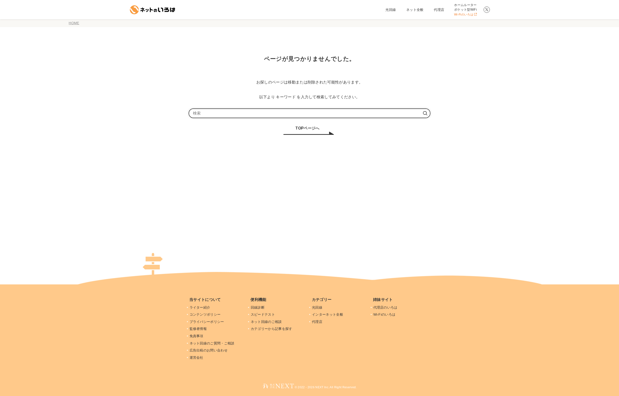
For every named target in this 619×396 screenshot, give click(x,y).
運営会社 (197, 357)
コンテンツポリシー (206, 314)
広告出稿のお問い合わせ (209, 350)
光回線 (317, 307)
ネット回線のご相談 (267, 322)
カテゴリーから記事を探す (272, 329)
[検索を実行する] (425, 113)
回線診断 (258, 307)
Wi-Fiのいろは (385, 314)
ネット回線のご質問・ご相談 (213, 343)
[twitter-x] (487, 10)
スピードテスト (263, 314)
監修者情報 (199, 329)
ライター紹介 (200, 307)
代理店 (317, 322)
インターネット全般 (328, 314)
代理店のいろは (386, 307)
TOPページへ (307, 128)
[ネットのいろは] (151, 9)
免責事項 (197, 336)
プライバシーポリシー (207, 322)
